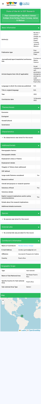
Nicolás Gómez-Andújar (25, 246)
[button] (21, 316)
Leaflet (23, 330)
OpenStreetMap (34, 330)
